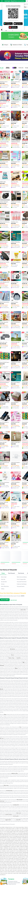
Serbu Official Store (5, 787)
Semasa (2, 784)
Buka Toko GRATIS (4, 800)
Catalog (2, 789)
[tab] (8, 68)
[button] (5, 44)
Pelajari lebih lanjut (13, 800)
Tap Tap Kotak (4, 782)
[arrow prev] (1, 44)
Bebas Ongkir (4, 777)
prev (2, 18)
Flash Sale (3, 780)
